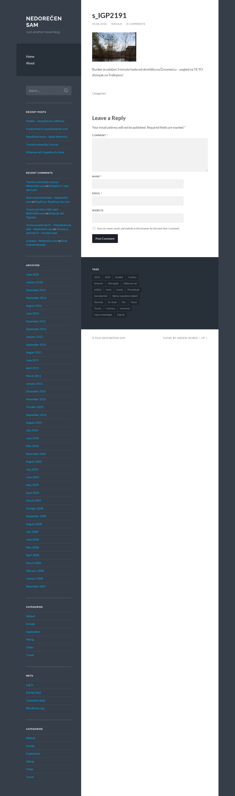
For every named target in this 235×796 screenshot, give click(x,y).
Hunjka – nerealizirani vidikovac (45, 121)
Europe (30, 623)
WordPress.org (35, 708)
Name (97, 176)
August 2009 (34, 461)
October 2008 (34, 508)
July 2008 (32, 531)
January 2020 (34, 282)
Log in (29, 684)
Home (30, 56)
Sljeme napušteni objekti (125, 295)
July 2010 (32, 430)
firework (98, 283)
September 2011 (36, 344)
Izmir (108, 289)
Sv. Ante (112, 302)
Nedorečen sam (113, 338)
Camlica (132, 277)
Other (29, 647)
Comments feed (35, 700)
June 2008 (32, 539)
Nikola (116, 23)
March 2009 (33, 500)
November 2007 (36, 586)
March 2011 (33, 376)
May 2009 (32, 484)
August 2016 (34, 305)
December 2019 (36, 290)
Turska (97, 308)
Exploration (33, 631)
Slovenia (98, 302)
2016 (97, 277)
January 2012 (34, 336)
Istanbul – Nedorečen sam (41, 240)
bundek (119, 277)
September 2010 (36, 414)
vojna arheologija (103, 314)
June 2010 (32, 438)
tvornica (110, 308)
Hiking (30, 639)
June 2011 (32, 360)
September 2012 (36, 329)
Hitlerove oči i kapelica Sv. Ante (45, 152)
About (30, 63)
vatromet (125, 308)
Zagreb (120, 314)
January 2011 (34, 383)
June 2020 (32, 274)
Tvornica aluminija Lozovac (42, 144)
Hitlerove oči (130, 283)
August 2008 (34, 524)
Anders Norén (187, 338)
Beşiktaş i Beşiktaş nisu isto (52, 201)
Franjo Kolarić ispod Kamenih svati (47, 128)
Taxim (134, 302)
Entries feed (33, 692)
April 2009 (32, 492)
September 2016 (36, 297)
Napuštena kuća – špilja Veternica (46, 136)
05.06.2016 (99, 23)
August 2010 (34, 422)
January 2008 (34, 578)
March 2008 (33, 563)
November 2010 (36, 399)
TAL (124, 302)
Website (98, 210)
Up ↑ (204, 338)
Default (30, 616)
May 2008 (32, 547)
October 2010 (34, 407)
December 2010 (36, 391)
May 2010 (32, 446)
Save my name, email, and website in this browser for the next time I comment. (138, 228)
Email (97, 193)
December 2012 (36, 321)
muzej (119, 289)
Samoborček (100, 295)
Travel (30, 655)
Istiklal (97, 289)
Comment (100, 135)
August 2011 (34, 352)
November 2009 (36, 453)
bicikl (107, 277)
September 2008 (36, 516)
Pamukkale (133, 289)
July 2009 (32, 469)
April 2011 (32, 368)
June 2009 (32, 477)
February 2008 (35, 570)
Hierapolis (113, 283)
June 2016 (32, 313)
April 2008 (32, 555)
